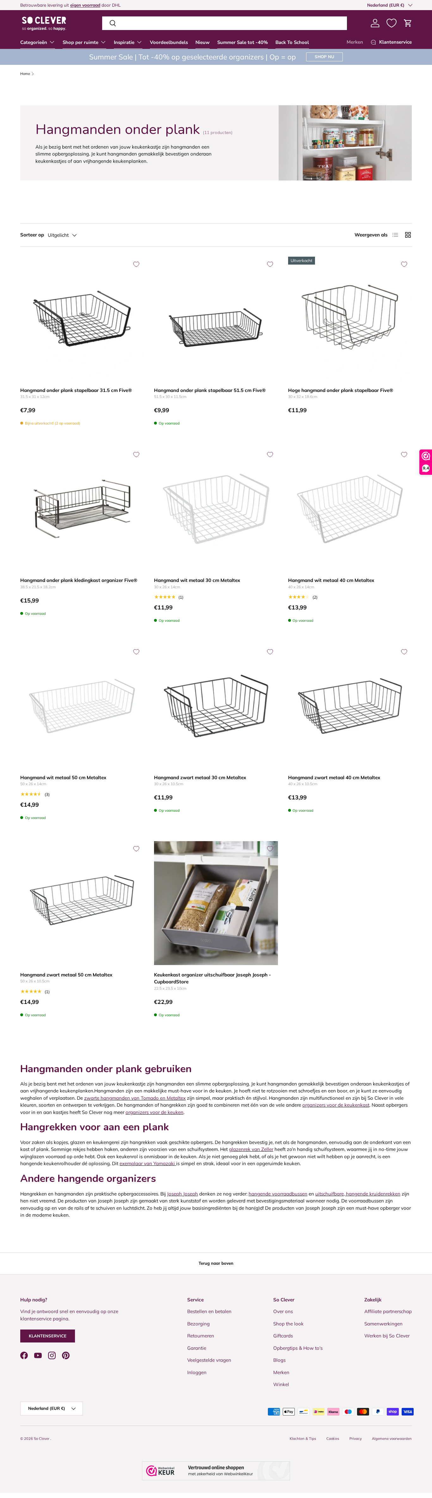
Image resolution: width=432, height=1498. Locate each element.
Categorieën (33, 42)
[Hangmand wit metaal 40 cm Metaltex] (350, 509)
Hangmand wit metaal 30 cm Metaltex (197, 580)
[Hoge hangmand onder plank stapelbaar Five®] (350, 318)
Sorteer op (32, 235)
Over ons (283, 1311)
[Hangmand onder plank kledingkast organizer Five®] (82, 509)
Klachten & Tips (303, 1438)
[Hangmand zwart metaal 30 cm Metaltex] (216, 706)
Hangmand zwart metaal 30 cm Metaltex (200, 777)
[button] (408, 23)
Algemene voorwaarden (392, 1438)
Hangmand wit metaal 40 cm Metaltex (331, 580)
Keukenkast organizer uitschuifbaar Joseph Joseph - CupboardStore (212, 978)
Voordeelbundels (169, 42)
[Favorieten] (391, 23)
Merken (355, 42)
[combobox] (224, 23)
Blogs (279, 1360)
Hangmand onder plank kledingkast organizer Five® (78, 580)
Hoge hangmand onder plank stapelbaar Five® (340, 390)
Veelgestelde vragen (209, 1360)
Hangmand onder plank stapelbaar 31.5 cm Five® (76, 390)
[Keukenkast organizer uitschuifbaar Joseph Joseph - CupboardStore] (216, 903)
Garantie (196, 1348)
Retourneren (200, 1336)
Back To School (292, 42)
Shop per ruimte (80, 42)
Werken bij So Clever (387, 1336)
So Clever (42, 1438)
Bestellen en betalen (209, 1311)
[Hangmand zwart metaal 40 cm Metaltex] (350, 706)
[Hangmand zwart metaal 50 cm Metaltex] (82, 903)
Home (25, 74)
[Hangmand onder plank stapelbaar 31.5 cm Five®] (82, 318)
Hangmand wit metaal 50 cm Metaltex (63, 777)
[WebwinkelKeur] (216, 1470)
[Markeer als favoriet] (136, 264)
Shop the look (288, 1324)
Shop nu (324, 56)
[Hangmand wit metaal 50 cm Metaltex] (82, 706)
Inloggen (197, 1372)
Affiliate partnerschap (388, 1311)
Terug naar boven (216, 1263)
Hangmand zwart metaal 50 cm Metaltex (66, 975)
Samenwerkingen (383, 1324)
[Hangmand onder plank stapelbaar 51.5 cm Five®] (216, 318)
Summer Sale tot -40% (242, 42)
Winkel (281, 1384)
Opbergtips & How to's (298, 1348)
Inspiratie (124, 42)
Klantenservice (47, 1335)
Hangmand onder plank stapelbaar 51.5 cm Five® (210, 390)
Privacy (355, 1438)
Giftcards (283, 1336)
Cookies (332, 1438)
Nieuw (202, 42)
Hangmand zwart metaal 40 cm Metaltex (334, 777)
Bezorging (198, 1324)
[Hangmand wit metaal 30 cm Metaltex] (216, 509)
